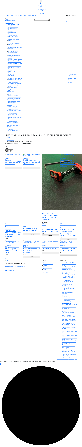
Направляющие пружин (13, 39)
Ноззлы (10, 40)
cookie (8, 361)
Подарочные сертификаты (12, 122)
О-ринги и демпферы (13, 42)
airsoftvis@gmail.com (31, 15)
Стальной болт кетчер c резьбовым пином (50, 248)
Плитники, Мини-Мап (13, 95)
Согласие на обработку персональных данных (67, 359)
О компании (42, 11)
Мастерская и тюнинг (42, 5)
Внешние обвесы (10, 56)
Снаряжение (9, 93)
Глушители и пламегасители (14, 62)
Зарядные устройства (13, 109)
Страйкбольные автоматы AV (13, 24)
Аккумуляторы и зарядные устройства (12, 104)
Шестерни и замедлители (14, 55)
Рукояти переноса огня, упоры (15, 79)
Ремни (9, 94)
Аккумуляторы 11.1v (12, 107)
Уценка (41, 6)
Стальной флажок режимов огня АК (30, 229)
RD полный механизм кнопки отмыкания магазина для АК (68, 249)
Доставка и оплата (42, 9)
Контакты (42, 13)
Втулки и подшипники (13, 27)
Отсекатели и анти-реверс (14, 43)
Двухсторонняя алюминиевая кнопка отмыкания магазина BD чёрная (13, 233)
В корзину (13, 167)
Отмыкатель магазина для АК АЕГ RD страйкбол (13, 162)
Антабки (10, 58)
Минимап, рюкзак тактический (68, 344)
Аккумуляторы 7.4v (12, 106)
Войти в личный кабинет (71, 21)
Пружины (10, 48)
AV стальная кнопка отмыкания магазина (50, 230)
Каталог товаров (9, 23)
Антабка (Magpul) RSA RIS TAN (68, 262)
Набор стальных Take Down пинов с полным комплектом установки (31, 249)
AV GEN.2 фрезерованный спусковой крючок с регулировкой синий (69, 335)
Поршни (10, 44)
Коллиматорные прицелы (14, 130)
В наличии (8, 153)
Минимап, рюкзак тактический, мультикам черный (69, 288)
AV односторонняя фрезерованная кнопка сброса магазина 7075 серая (68, 232)
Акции (42, 10)
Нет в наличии (45, 211)
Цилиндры (10, 54)
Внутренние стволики (13, 29)
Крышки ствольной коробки (14, 66)
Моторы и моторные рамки (14, 37)
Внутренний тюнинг (11, 25)
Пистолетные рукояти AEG (14, 67)
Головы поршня (11, 31)
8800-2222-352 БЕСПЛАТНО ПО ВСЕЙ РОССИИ (16, 15)
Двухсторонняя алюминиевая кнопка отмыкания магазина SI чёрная (68, 163)
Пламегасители (11, 71)
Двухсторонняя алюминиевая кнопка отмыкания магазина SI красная (50, 216)
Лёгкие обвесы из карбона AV (13, 91)
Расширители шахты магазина (15, 78)
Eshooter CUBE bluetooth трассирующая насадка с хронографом (69, 299)
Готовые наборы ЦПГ (13, 28)
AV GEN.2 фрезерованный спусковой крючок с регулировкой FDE (69, 331)
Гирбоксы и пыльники (13, 36)
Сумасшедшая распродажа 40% (13, 101)
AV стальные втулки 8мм (67, 343)
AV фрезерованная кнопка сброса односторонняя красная (12, 249)
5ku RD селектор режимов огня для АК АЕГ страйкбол (31, 162)
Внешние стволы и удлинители (15, 59)
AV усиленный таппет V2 (67, 269)
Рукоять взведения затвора (14, 81)
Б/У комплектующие (11, 102)
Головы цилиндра (12, 32)
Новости (42, 7)
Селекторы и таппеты (13, 51)
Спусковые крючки (12, 52)
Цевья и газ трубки (12, 87)
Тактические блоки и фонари (13, 132)
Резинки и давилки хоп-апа (14, 50)
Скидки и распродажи (11, 124)
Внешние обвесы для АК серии (15, 60)
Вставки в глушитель (13, 115)
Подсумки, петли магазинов (14, 97)
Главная (42, 3)
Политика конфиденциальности (70, 357)
